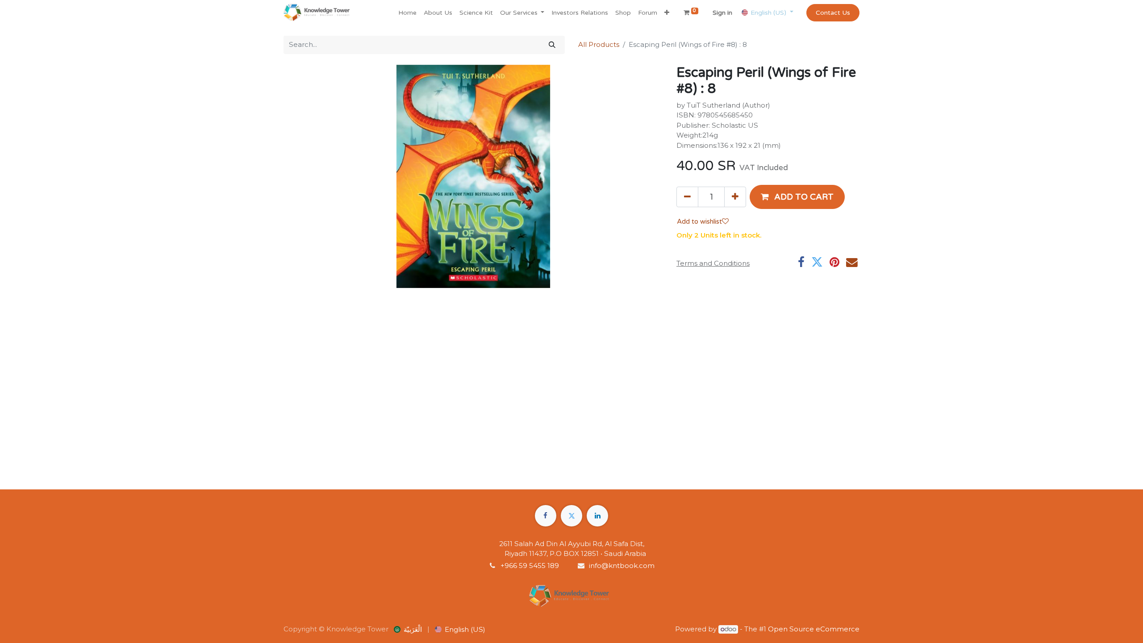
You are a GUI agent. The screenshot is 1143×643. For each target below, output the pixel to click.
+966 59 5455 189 (531, 565)
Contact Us (833, 13)
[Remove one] (687, 197)
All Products (598, 44)
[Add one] (735, 197)
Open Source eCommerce (813, 629)
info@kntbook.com (622, 565)
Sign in (722, 13)
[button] (667, 12)
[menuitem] (407, 12)
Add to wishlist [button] (699, 221)
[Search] (552, 45)
